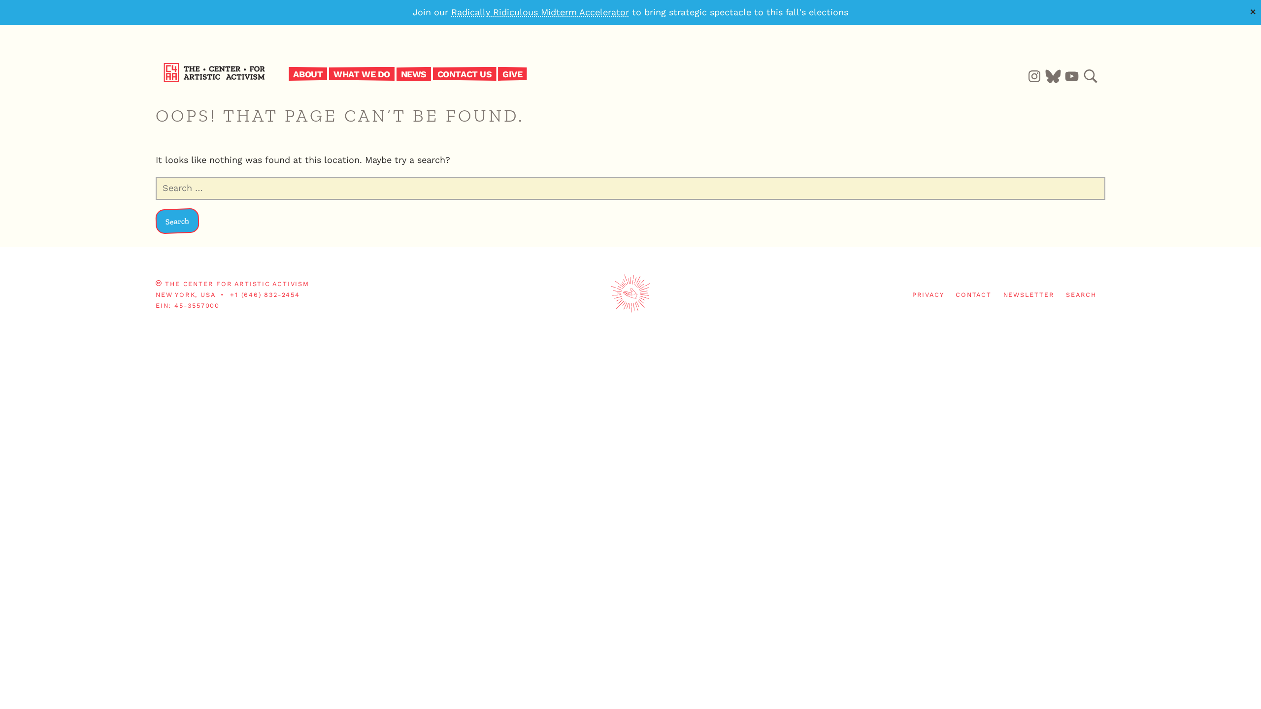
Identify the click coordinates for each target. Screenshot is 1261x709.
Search (1081, 294)
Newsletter (1029, 294)
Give (512, 73)
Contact (974, 294)
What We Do (361, 73)
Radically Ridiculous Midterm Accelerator (540, 12)
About (308, 73)
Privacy (928, 294)
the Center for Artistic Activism (237, 284)
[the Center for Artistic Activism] (217, 80)
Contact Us (464, 73)
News (414, 73)
